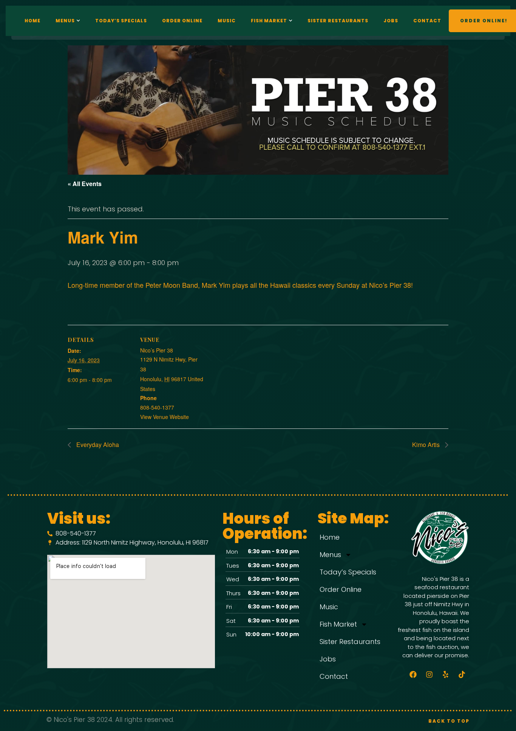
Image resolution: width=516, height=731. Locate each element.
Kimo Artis (426, 444)
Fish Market (269, 20)
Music (227, 20)
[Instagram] (429, 674)
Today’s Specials (121, 20)
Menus (65, 20)
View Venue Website (164, 417)
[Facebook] (413, 674)
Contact (427, 20)
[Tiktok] (462, 674)
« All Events (85, 183)
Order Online (182, 20)
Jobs (390, 20)
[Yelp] (446, 674)
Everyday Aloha (97, 444)
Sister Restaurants (337, 20)
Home (32, 20)
